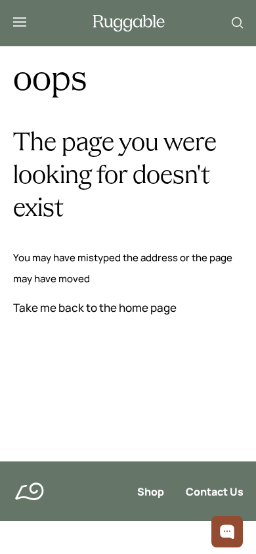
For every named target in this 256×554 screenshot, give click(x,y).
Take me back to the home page (95, 307)
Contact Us (215, 491)
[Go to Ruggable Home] (129, 23)
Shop (150, 491)
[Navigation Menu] (19, 23)
